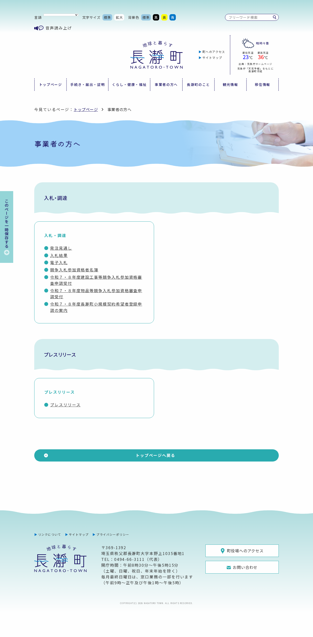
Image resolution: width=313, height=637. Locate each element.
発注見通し (61, 248)
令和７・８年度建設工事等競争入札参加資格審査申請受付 (96, 280)
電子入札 (59, 262)
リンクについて (49, 534)
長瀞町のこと (198, 84)
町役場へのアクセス (245, 551)
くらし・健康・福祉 (129, 84)
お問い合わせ (245, 567)
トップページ (50, 84)
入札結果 (59, 255)
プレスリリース (65, 405)
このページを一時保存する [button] (7, 223)
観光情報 (230, 84)
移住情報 (262, 84)
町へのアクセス (213, 52)
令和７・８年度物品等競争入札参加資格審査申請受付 (96, 294)
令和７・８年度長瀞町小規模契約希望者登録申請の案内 (96, 307)
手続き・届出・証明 (87, 84)
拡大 (119, 17)
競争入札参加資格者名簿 (74, 270)
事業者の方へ (166, 84)
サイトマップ (212, 57)
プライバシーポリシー (112, 534)
